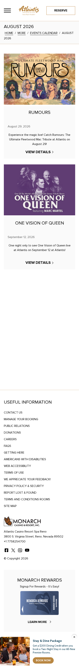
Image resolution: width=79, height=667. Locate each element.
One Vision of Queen (39, 223)
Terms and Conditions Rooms (27, 499)
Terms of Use (14, 473)
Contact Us (13, 412)
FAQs (7, 446)
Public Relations (17, 426)
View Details (38, 152)
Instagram (20, 550)
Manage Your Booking (21, 419)
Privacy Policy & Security (24, 486)
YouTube (27, 550)
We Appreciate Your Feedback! (27, 479)
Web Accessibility (17, 466)
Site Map (10, 506)
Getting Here (14, 453)
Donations (12, 432)
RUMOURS (39, 112)
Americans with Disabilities (25, 459)
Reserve (60, 10)
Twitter (13, 550)
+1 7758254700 (15, 541)
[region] (7, 10)
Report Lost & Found (20, 493)
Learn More (37, 622)
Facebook (6, 550)
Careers (10, 439)
